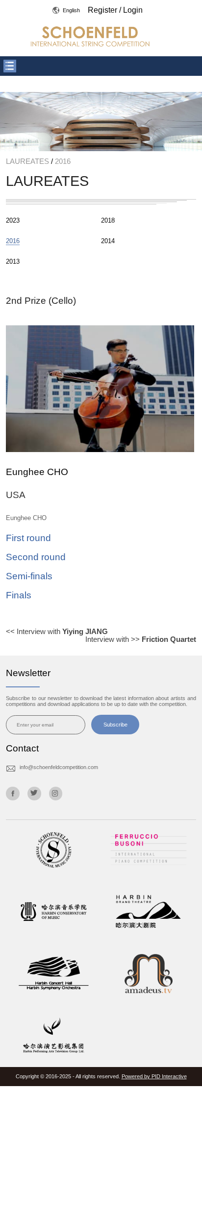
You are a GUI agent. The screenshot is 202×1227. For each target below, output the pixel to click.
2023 (13, 220)
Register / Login (115, 9)
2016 (62, 161)
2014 (108, 241)
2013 (13, 261)
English (70, 10)
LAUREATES (28, 161)
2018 (108, 220)
